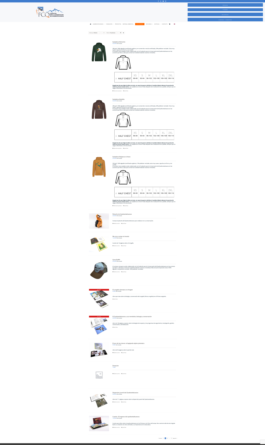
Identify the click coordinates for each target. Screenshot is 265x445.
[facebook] (158, 1)
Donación (115, 366)
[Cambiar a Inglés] (174, 24)
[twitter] (160, 1)
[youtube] (163, 1)
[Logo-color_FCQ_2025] (50, 7)
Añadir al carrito (116, 223)
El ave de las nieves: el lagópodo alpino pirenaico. (128, 343)
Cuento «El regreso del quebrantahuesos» (126, 417)
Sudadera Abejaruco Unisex (121, 157)
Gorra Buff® (116, 260)
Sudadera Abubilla (118, 99)
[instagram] (165, 1)
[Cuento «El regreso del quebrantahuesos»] (99, 423)
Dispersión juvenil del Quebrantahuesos (125, 392)
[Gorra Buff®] (99, 270)
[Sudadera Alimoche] (99, 52)
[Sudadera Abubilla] (99, 109)
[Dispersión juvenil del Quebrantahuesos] (99, 400)
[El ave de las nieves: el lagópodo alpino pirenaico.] (99, 350)
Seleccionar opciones (117, 90)
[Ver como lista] (123, 32)
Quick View (126, 90)
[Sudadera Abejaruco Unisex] (99, 167)
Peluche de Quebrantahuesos (122, 214)
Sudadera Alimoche (118, 42)
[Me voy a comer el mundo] (99, 244)
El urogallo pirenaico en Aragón (122, 290)
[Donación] (99, 375)
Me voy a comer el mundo (120, 236)
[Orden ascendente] (104, 32)
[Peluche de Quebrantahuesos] (99, 221)
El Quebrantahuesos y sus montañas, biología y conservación (132, 316)
